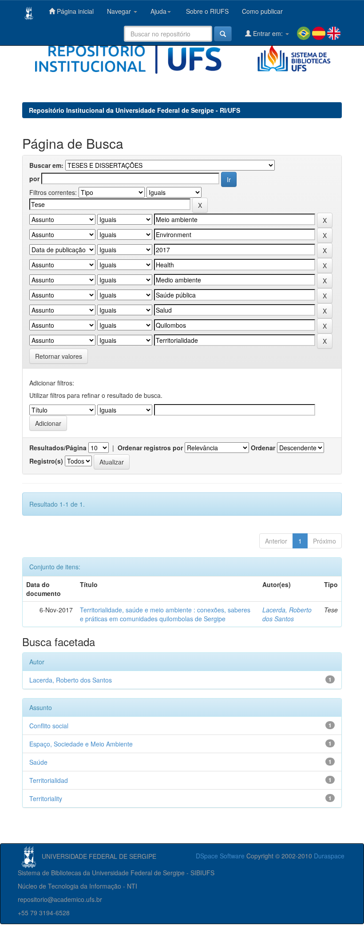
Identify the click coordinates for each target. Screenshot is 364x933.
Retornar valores (58, 356)
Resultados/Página (58, 447)
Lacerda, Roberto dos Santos (287, 614)
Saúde (38, 762)
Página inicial (74, 11)
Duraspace (329, 855)
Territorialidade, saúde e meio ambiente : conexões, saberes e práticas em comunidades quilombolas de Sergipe (165, 614)
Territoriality (45, 798)
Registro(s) (46, 461)
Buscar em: (46, 165)
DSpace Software (220, 855)
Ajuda (158, 11)
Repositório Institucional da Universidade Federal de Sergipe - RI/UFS (134, 110)
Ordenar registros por (150, 447)
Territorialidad (48, 780)
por (34, 178)
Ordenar (263, 447)
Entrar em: (268, 33)
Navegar (120, 11)
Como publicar (262, 11)
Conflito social (48, 725)
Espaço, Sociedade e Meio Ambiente (81, 743)
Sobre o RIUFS (206, 11)
